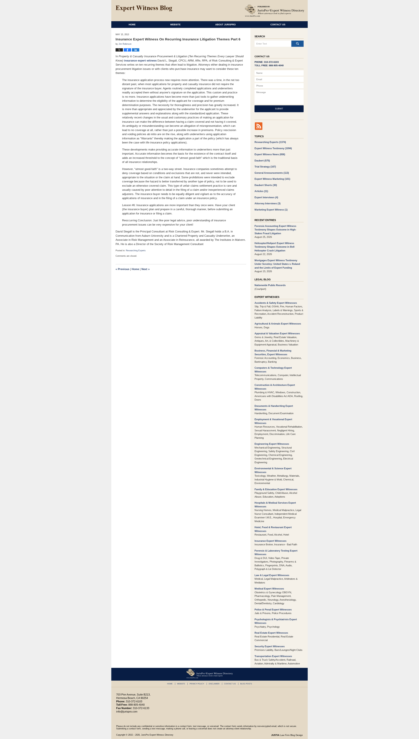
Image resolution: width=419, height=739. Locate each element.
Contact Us (277, 24)
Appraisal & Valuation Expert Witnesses (277, 333)
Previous (122, 269)
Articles (261, 191)
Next (145, 269)
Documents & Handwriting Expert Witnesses (274, 408)
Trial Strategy (265, 166)
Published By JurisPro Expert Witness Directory (274, 10)
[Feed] (259, 126)
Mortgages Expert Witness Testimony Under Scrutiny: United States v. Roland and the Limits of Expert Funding (277, 264)
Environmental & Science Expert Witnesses (273, 470)
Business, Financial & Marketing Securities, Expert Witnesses (273, 352)
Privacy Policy (197, 684)
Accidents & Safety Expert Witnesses (276, 302)
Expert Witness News (270, 154)
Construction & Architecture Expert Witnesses (275, 387)
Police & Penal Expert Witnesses (273, 609)
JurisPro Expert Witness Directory (157, 735)
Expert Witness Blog (144, 8)
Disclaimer (214, 684)
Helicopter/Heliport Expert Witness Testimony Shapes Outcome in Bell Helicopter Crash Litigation (274, 247)
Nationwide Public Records (270, 285)
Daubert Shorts (266, 185)
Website (175, 24)
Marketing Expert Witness (271, 209)
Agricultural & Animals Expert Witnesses (278, 323)
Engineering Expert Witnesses (272, 443)
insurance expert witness (140, 60)
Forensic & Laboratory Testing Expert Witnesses (276, 552)
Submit (279, 108)
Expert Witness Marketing (272, 178)
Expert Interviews (266, 197)
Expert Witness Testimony (273, 148)
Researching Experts (136, 250)
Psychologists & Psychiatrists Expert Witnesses (276, 621)
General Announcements (272, 172)
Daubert (262, 160)
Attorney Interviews (268, 203)
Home (132, 24)
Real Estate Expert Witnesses (271, 632)
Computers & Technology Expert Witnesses (273, 369)
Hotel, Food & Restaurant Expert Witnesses (273, 529)
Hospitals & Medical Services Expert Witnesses (275, 504)
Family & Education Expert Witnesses (276, 489)
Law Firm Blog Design (287, 735)
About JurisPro (225, 24)
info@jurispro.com (126, 711)
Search (297, 44)
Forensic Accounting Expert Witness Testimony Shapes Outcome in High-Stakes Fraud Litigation (275, 230)
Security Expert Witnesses (270, 646)
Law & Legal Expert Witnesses (272, 575)
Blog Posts (246, 684)
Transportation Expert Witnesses (273, 656)
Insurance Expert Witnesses (270, 540)
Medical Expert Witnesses (269, 588)
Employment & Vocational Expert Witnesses (273, 421)
